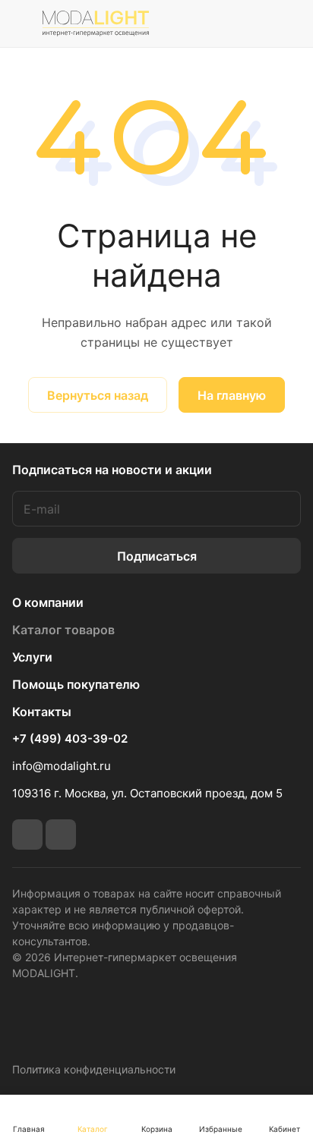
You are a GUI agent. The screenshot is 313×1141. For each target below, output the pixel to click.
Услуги (32, 657)
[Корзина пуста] (289, 23)
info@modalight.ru (61, 766)
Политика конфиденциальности (93, 1069)
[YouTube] (61, 834)
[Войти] (254, 23)
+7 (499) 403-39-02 (70, 739)
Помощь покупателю (76, 684)
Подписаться (157, 556)
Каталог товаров (63, 629)
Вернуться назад (97, 395)
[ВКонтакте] (27, 834)
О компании (48, 602)
